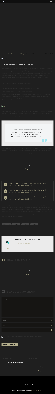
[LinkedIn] (10, 228)
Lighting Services (34, 6)
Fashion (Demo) (15, 54)
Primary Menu (51, 2)
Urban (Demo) (34, 224)
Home (16, 6)
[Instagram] (26, 379)
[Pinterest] (6, 228)
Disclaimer (27, 384)
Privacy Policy (35, 384)
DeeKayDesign (6, 54)
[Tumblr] (8, 228)
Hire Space (23, 6)
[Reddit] (12, 228)
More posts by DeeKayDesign (23, 243)
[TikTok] (28, 379)
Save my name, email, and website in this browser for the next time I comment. (23, 336)
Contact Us (19, 384)
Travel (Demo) (25, 224)
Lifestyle (22, 54)
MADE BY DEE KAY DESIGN (37, 390)
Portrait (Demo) (16, 224)
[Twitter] (4, 228)
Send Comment (9, 344)
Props (44, 6)
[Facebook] (2, 228)
